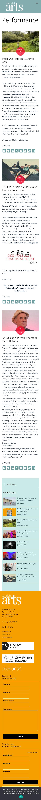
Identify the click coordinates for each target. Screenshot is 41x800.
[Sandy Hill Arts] (14, 10)
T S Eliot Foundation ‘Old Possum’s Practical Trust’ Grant (20, 189)
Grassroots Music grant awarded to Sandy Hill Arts (27, 532)
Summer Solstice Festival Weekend (27, 378)
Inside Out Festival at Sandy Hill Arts (19, 60)
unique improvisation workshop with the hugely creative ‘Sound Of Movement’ (18, 388)
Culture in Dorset (22, 542)
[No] (38, 793)
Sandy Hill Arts (7, 609)
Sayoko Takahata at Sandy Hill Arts (26, 565)
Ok (21, 797)
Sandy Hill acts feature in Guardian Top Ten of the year (26, 554)
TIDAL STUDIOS (13, 622)
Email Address (8, 755)
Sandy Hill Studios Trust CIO (10, 614)
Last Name (6, 771)
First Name (6, 763)
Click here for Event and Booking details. (23, 242)
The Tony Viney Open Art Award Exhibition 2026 (27, 510)
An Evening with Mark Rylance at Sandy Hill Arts (19, 339)
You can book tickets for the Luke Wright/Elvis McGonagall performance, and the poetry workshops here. (20, 288)
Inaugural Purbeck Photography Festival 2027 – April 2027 (27, 499)
